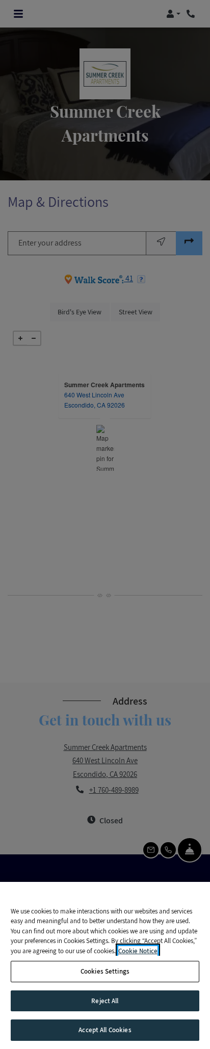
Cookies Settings (105, 971)
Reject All (104, 1001)
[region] (105, 965)
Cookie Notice (138, 951)
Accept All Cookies (104, 1030)
